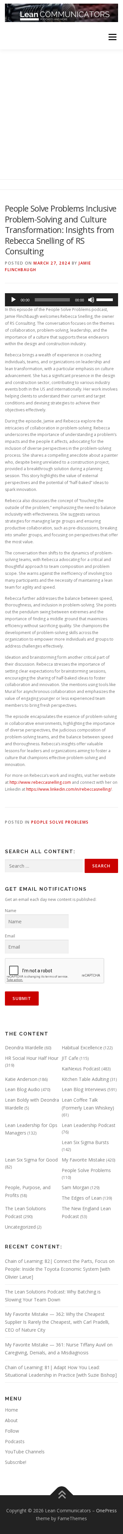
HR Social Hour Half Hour (31, 1058)
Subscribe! (15, 1462)
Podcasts (15, 1441)
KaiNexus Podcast (81, 1068)
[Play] (13, 299)
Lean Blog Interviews (84, 1089)
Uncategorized (20, 1227)
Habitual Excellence (82, 1047)
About (11, 1420)
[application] (61, 299)
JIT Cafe (70, 1058)
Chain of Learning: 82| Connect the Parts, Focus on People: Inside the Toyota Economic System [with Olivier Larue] (59, 1269)
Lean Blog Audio (22, 1089)
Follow (12, 1431)
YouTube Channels (25, 1451)
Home (11, 1410)
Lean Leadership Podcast (88, 1125)
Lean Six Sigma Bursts (85, 1142)
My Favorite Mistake (83, 1160)
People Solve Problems (60, 822)
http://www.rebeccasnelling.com (40, 782)
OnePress (106, 1510)
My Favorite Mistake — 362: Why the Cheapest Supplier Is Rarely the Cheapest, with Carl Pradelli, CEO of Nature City (57, 1322)
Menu (112, 37)
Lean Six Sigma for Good (31, 1160)
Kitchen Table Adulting (85, 1079)
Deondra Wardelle (24, 1047)
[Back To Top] (61, 1495)
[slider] (105, 299)
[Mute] (91, 299)
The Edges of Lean (82, 1198)
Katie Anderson (21, 1079)
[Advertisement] (61, 114)
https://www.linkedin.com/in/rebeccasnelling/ (69, 789)
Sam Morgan (75, 1187)
